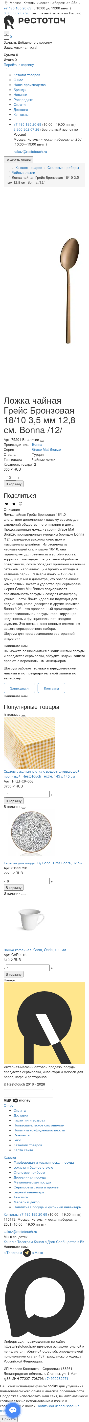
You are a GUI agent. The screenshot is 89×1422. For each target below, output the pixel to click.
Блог (17, 1139)
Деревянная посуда (30, 1177)
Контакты (21, 114)
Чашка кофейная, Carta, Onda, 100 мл (35, 949)
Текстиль (21, 1196)
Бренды (20, 89)
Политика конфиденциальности (39, 1129)
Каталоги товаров (28, 1144)
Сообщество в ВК (70, 1241)
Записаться (19, 688)
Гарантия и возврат (29, 1120)
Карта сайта (23, 1149)
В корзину (14, 483)
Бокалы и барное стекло (33, 1167)
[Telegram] (14, 504)
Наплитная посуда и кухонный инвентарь (47, 1206)
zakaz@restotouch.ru (30, 151)
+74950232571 (56, 1378)
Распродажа (24, 99)
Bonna (37, 444)
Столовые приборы (63, 167)
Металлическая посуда (32, 1182)
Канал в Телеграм (18, 1241)
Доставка (21, 109)
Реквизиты (22, 1134)
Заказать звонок (18, 159)
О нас (18, 79)
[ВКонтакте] (7, 504)
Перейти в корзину (19, 64)
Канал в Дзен (44, 1241)
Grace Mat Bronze (46, 449)
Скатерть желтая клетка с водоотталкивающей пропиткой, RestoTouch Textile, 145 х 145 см (41, 774)
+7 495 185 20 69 (18, 7)
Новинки (20, 94)
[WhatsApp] (20, 504)
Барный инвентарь (29, 1191)
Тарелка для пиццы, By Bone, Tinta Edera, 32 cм (43, 862)
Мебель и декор (27, 1201)
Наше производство (30, 84)
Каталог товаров (29, 167)
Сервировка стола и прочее (36, 1186)
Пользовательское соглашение (39, 1124)
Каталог (10, 1157)
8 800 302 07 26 (17, 12)
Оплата (20, 104)
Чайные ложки (23, 172)
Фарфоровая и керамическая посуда (44, 1162)
